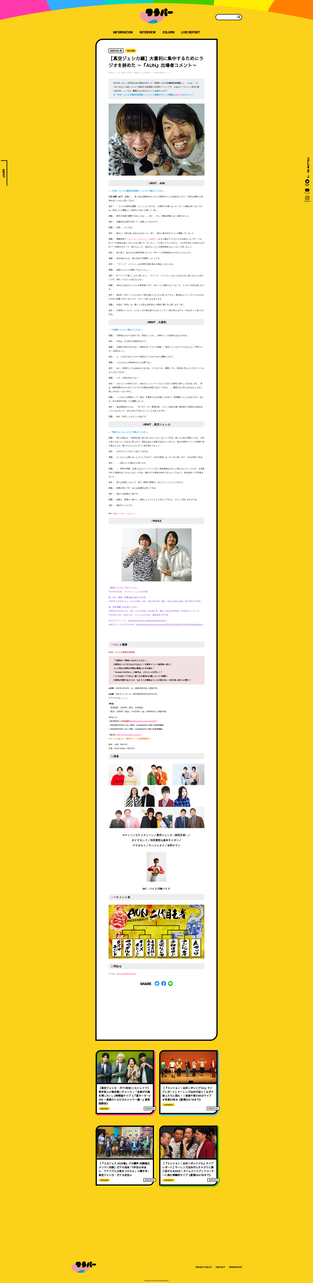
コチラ (177, 95)
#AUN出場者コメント (161, 73)
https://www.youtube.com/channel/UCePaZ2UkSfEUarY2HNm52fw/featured (169, 625)
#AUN (123, 73)
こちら (123, 698)
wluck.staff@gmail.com (126, 974)
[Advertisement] (156, 1008)
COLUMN (168, 32)
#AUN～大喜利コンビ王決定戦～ (139, 73)
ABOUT (3, 173)
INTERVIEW (148, 32)
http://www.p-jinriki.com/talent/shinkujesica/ (146, 621)
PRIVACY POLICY (204, 1267)
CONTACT (220, 1267)
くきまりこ (130, 513)
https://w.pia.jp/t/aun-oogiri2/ (128, 735)
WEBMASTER (235, 1267)
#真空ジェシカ (114, 73)
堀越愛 (115, 513)
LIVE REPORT (190, 32)
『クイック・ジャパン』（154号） (141, 239)
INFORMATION (123, 32)
